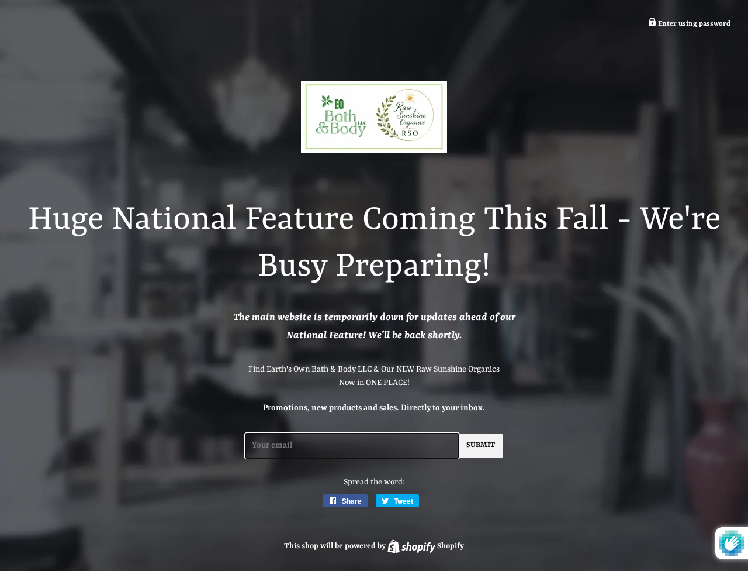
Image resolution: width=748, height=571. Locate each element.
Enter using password (693, 24)
